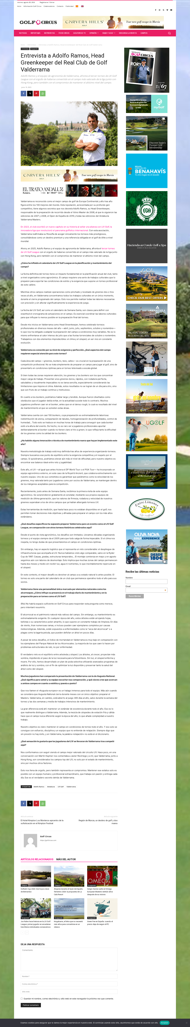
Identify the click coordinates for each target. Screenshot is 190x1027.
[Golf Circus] (38, 22)
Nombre (129, 578)
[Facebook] (155, 10)
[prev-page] (22, 932)
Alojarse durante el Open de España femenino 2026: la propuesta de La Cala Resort (68, 892)
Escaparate (34, 49)
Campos (24, 885)
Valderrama (71, 787)
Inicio (23, 45)
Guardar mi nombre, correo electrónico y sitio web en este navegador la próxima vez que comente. (69, 998)
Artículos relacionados (37, 859)
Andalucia (51, 787)
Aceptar (164, 1023)
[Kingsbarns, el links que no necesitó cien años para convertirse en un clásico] (69, 908)
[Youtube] (171, 10)
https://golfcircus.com (48, 840)
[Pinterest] (36, 93)
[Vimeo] (167, 10)
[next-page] (27, 932)
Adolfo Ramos (39, 787)
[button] (169, 33)
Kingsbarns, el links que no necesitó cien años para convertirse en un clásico (68, 924)
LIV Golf (61, 787)
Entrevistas (32, 45)
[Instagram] (159, 10)
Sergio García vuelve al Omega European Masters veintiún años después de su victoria (100, 892)
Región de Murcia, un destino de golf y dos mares (98, 822)
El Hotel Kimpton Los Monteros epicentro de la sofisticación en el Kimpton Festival (42, 822)
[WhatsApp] (42, 93)
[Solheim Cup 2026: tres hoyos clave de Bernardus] (36, 876)
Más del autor (66, 859)
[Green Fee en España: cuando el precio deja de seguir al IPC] (102, 908)
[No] (186, 1022)
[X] (163, 10)
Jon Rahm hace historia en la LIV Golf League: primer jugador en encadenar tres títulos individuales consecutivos (36, 924)
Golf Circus (45, 836)
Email (146, 586)
